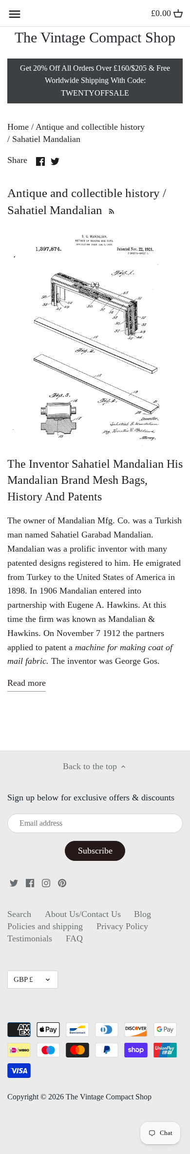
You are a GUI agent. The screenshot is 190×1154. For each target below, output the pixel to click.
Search (19, 914)
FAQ (74, 938)
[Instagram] (46, 882)
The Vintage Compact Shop (95, 37)
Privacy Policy (122, 926)
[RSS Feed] (110, 210)
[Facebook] (30, 882)
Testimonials (29, 938)
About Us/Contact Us (83, 914)
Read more (26, 683)
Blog (142, 914)
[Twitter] (14, 882)
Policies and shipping (45, 926)
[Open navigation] (14, 14)
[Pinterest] (62, 882)
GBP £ (23, 979)
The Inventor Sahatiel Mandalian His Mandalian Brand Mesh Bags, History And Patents (95, 480)
